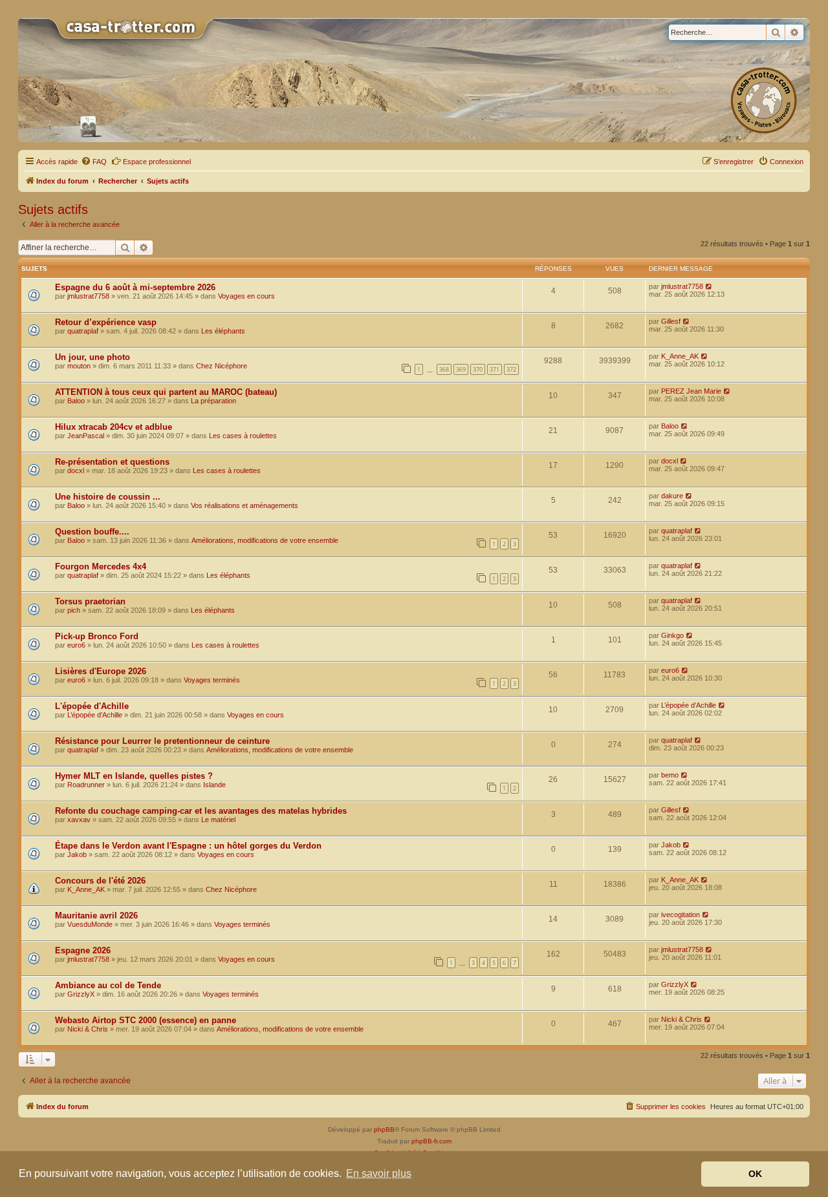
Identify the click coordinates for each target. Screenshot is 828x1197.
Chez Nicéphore (221, 366)
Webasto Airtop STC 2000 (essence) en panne (145, 1020)
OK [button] (755, 1174)
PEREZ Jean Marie (691, 391)
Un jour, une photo (92, 357)
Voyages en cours (246, 296)
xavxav (79, 819)
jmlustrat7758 (88, 296)
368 (444, 369)
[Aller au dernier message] (709, 286)
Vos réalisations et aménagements (244, 505)
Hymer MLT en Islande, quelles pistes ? (134, 776)
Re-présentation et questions (112, 462)
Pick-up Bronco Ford (96, 636)
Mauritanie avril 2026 (96, 915)
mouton (79, 366)
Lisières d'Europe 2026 (100, 671)
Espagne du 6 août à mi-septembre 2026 (135, 287)
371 (494, 369)
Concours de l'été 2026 (100, 880)
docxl (75, 470)
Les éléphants (223, 331)
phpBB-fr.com (431, 1141)
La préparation (213, 401)
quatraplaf (82, 331)
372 (511, 369)
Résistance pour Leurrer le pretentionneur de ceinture (162, 741)
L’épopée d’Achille (94, 715)
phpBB (384, 1129)
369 (461, 369)
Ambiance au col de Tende (108, 985)
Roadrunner (86, 785)
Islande (214, 785)
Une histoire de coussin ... (107, 497)
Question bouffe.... (92, 531)
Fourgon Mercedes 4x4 (100, 566)
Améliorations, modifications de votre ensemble (264, 540)
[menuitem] (94, 161)
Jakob (77, 854)
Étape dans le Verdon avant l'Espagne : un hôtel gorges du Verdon (188, 846)
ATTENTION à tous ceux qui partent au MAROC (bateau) (166, 392)
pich (73, 610)
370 (478, 369)
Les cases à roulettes (243, 436)
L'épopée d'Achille (92, 706)
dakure (672, 496)
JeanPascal (85, 436)
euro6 (76, 645)
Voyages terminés (212, 680)
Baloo (76, 401)
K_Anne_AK (680, 356)
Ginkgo (672, 635)
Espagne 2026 (83, 950)
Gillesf (671, 321)
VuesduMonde (90, 924)
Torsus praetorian (90, 601)
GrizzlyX (80, 994)
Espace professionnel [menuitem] (157, 161)
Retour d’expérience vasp (106, 322)
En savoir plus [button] (378, 1173)
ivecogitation (680, 914)
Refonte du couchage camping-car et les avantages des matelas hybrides (201, 811)
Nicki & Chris (87, 1029)
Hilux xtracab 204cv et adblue (113, 427)
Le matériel (218, 819)
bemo (670, 775)
